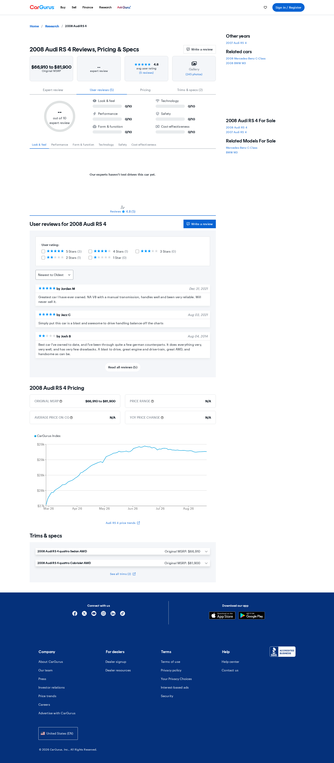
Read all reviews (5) (122, 367)
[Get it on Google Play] (251, 616)
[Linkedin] (113, 615)
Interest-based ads (175, 687)
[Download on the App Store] (222, 616)
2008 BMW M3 (236, 63)
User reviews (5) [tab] (102, 90)
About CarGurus (50, 661)
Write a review (202, 49)
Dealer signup (115, 661)
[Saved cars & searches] (265, 7)
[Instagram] (103, 615)
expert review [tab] (53, 90)
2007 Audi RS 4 (236, 42)
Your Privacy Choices (176, 679)
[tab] (39, 145)
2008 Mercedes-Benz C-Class (246, 58)
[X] (84, 615)
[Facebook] (74, 615)
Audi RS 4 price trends (121, 522)
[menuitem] (63, 7)
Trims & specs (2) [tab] (190, 90)
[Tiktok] (122, 615)
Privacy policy (171, 670)
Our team (45, 670)
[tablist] (123, 90)
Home (34, 26)
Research (52, 26)
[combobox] (58, 733)
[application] (123, 472)
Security (167, 696)
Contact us (230, 670)
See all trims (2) (120, 574)
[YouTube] (93, 615)
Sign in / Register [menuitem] (288, 7)
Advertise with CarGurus (57, 713)
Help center (230, 661)
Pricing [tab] (145, 90)
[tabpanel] (123, 172)
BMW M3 (231, 152)
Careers (44, 704)
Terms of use (170, 661)
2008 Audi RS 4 (236, 127)
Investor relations (51, 687)
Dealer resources (118, 670)
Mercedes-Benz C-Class (241, 147)
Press (42, 679)
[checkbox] (43, 251)
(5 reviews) (146, 72)
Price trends (47, 696)
